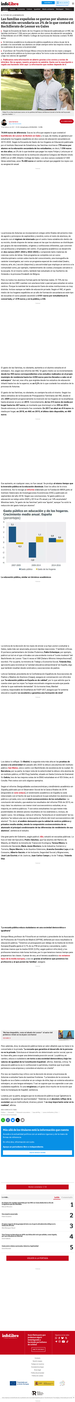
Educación (11, 1112)
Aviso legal (37, 1370)
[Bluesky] (62, 1338)
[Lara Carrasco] (4, 122)
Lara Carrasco (13, 122)
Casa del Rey (36, 1112)
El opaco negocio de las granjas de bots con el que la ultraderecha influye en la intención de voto (28, 1224)
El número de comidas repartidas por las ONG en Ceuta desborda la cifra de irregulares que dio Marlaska (27, 1203)
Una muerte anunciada (10, 1214)
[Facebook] (59, 1338)
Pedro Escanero (7, 1216)
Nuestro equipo (37, 1361)
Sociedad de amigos (37, 1367)
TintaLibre (69, 9)
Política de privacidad (37, 1373)
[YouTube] (63, 1341)
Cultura (29, 9)
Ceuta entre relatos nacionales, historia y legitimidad (20, 1246)
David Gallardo (6, 1238)
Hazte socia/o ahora (37, 1153)
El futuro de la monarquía (9, 1115)
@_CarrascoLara (15, 123)
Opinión (12, 9)
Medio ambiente (48, 9)
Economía (21, 9)
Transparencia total (62, 5)
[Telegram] (56, 1341)
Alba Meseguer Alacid (8, 1228)
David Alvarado (6, 1248)
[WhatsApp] (56, 1338)
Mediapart (59, 9)
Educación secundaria (23, 1112)
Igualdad (37, 9)
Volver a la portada (37, 1258)
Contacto (37, 1358)
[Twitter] (66, 1338)
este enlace (19, 793)
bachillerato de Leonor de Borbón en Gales (21, 136)
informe (30, 490)
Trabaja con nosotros (37, 1364)
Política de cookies (37, 1376)
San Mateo (13, 768)
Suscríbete (48, 2)
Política (5, 9)
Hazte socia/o (38, 1349)
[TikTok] (67, 1341)
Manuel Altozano (7, 1206)
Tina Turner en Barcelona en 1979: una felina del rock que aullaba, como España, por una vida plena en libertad (29, 1235)
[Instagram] (59, 1341)
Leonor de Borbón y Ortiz (50, 1112)
